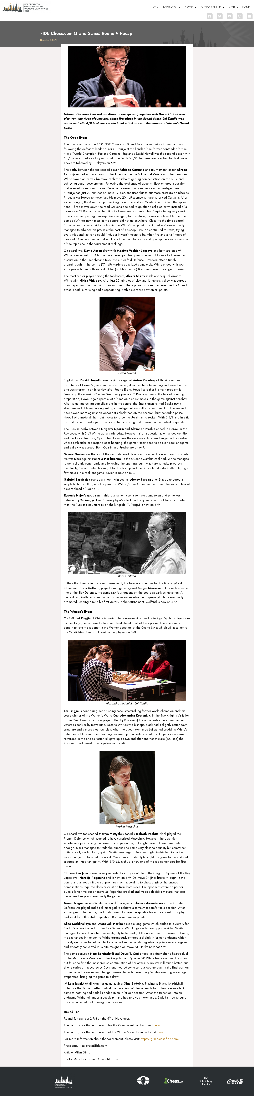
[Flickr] (250, 16)
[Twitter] (220, 16)
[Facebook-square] (210, 16)
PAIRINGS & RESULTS (210, 7)
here (156, 1025)
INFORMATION (170, 7)
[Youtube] (230, 16)
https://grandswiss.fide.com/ (160, 1039)
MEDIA (232, 7)
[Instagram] (240, 16)
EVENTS (246, 7)
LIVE (154, 7)
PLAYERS (189, 7)
